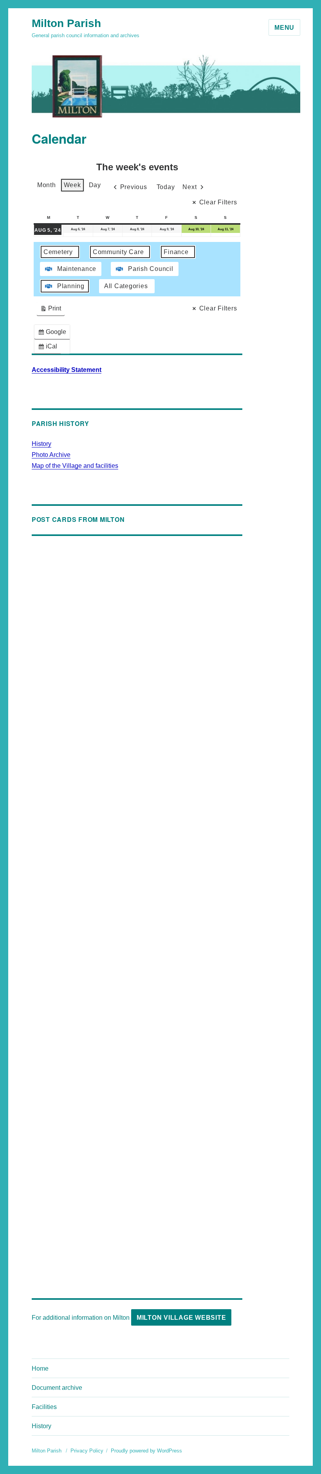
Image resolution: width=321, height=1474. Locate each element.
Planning (71, 286)
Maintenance (76, 268)
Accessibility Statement (66, 369)
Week (72, 185)
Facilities (44, 1407)
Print (50, 310)
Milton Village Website (181, 1317)
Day (95, 185)
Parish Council (150, 268)
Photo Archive (51, 454)
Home (40, 1368)
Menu (284, 27)
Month (46, 185)
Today (166, 187)
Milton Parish (66, 23)
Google (54, 333)
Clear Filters (218, 202)
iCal (49, 348)
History (41, 443)
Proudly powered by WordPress (146, 1451)
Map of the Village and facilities (75, 465)
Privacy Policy (86, 1451)
